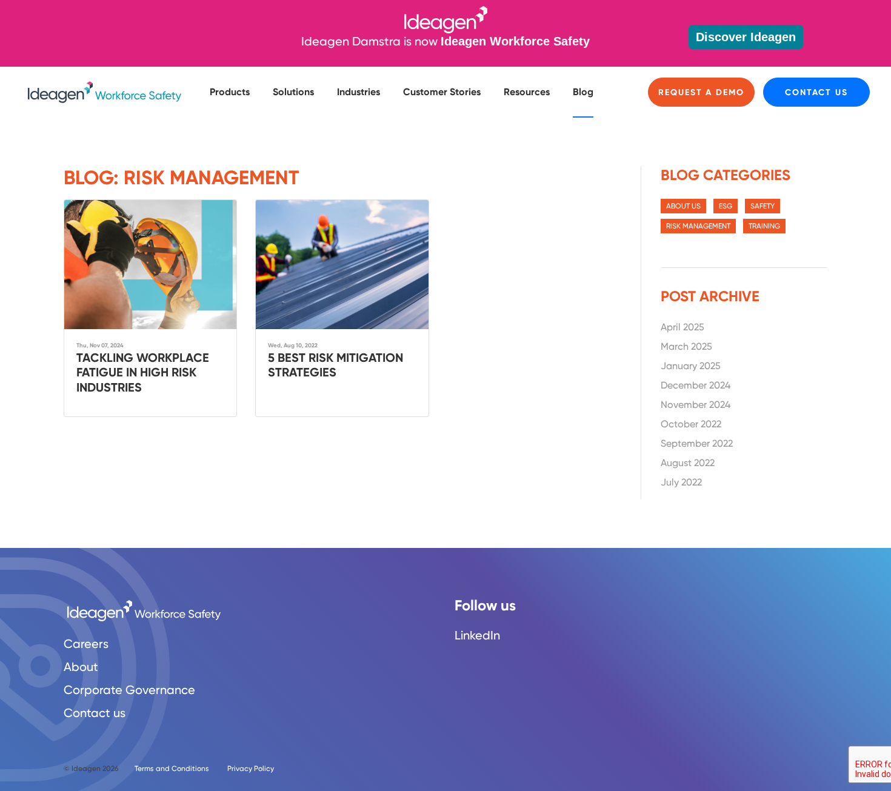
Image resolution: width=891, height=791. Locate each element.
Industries (358, 92)
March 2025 (686, 346)
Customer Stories (442, 92)
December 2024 (695, 385)
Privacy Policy (250, 768)
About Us (683, 206)
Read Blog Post (150, 308)
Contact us (816, 92)
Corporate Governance (129, 690)
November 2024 (695, 404)
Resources (527, 92)
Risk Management (698, 226)
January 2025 (691, 366)
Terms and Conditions (172, 768)
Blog (583, 92)
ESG (725, 206)
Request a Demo (701, 92)
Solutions (293, 92)
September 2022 (697, 443)
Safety (762, 206)
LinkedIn (477, 635)
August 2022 (688, 463)
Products (230, 92)
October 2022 (691, 424)
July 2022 (681, 482)
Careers (86, 643)
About (81, 666)
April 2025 (682, 327)
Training (764, 226)
